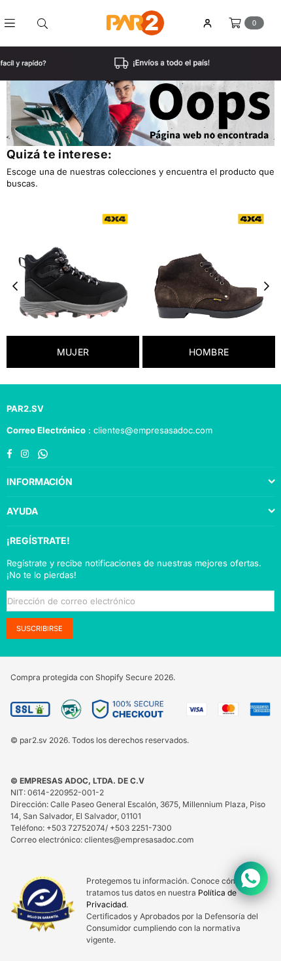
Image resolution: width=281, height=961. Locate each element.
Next (266, 287)
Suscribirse (39, 628)
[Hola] (207, 23)
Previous (15, 287)
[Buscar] (42, 22)
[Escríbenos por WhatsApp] (251, 878)
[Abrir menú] (14, 23)
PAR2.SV (25, 408)
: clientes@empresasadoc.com (149, 430)
